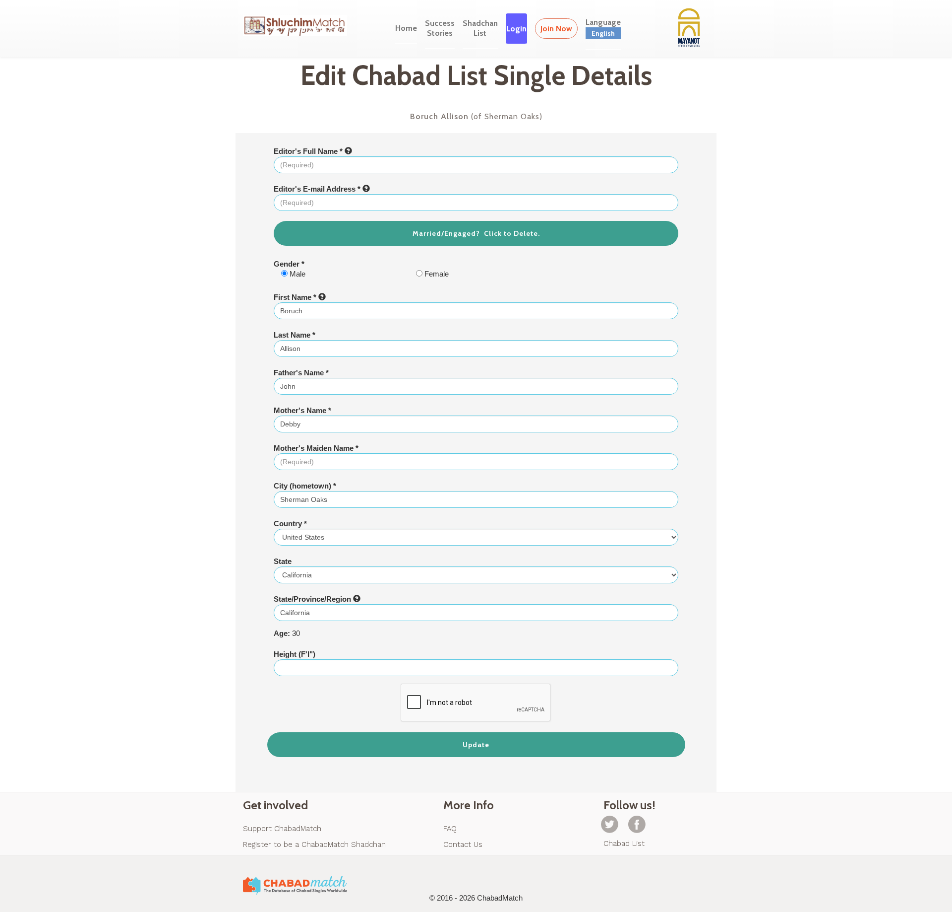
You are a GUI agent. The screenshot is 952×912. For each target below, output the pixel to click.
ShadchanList (480, 28)
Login (516, 28)
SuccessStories (440, 28)
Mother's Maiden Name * (316, 448)
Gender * (289, 264)
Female (435, 274)
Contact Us (462, 844)
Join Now (556, 28)
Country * (290, 523)
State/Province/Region (313, 599)
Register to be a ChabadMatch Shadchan (314, 844)
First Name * (296, 297)
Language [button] (603, 27)
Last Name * (294, 335)
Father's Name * (301, 372)
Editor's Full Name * (309, 151)
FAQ (450, 828)
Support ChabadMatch (282, 828)
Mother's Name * (302, 410)
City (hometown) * (305, 486)
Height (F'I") (294, 654)
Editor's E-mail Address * (318, 189)
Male (296, 274)
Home (406, 28)
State (283, 561)
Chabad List (624, 843)
